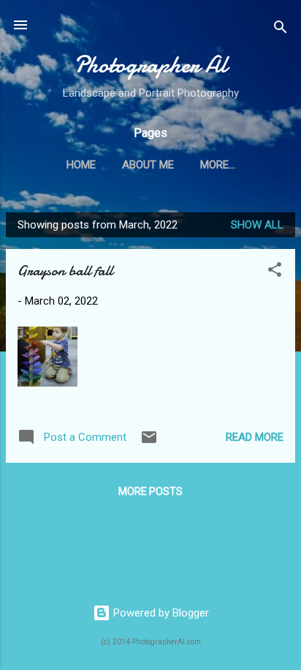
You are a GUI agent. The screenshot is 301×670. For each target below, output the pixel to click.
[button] (274, 272)
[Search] (280, 29)
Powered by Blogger (159, 612)
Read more (254, 437)
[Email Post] (149, 442)
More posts (150, 491)
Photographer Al (150, 64)
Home (81, 164)
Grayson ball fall (65, 270)
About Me (148, 164)
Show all (257, 224)
